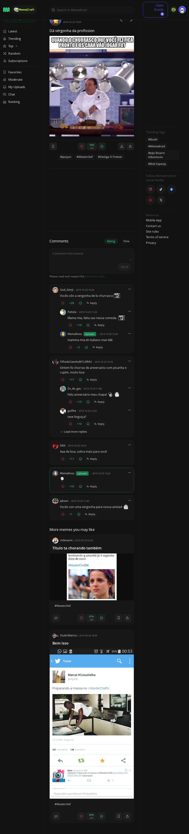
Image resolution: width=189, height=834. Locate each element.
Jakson (64, 501)
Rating (111, 241)
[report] (122, 146)
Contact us (153, 226)
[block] (130, 146)
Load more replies (75, 431)
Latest (12, 31)
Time (126, 241)
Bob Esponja (158, 164)
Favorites (15, 72)
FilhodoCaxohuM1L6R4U (76, 361)
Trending (14, 38)
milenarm (66, 540)
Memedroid (157, 146)
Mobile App (154, 220)
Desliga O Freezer (111, 157)
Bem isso (60, 643)
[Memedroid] (6, 9)
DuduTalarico (68, 635)
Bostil (153, 139)
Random (14, 53)
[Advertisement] (163, 69)
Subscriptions (18, 61)
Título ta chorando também (77, 548)
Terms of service (157, 237)
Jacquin (66, 157)
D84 (62, 445)
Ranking (14, 102)
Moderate (15, 79)
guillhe (72, 410)
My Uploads (16, 87)
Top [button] (11, 46)
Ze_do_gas (74, 388)
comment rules (94, 276)
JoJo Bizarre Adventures (156, 155)
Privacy (151, 243)
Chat (11, 94)
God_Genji (66, 289)
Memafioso (75, 334)
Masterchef (85, 157)
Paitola (72, 312)
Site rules (152, 231)
